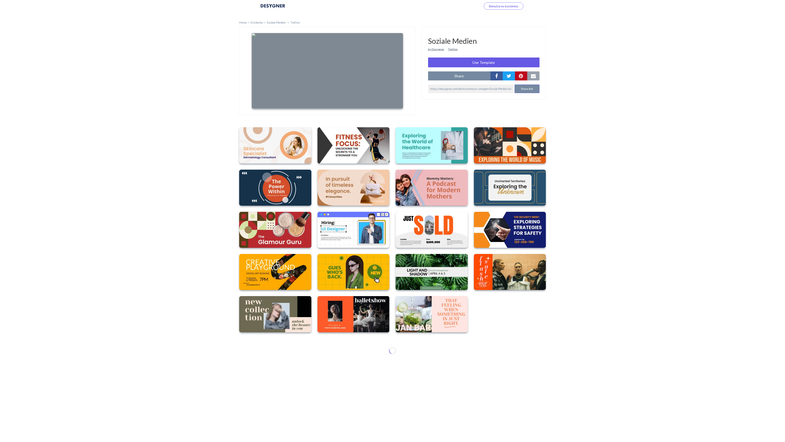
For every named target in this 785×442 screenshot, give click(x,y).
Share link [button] (527, 88)
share (459, 76)
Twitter (295, 22)
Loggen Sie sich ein (463, 6)
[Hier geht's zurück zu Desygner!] (273, 8)
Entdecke (257, 22)
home (243, 22)
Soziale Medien (276, 22)
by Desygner (436, 49)
